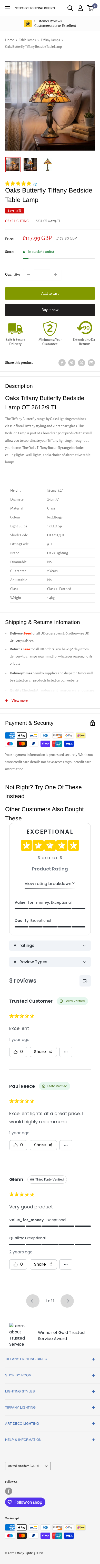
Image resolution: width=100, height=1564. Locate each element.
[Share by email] (91, 363)
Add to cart (50, 293)
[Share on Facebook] (62, 363)
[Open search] (70, 8)
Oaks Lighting (16, 221)
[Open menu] (7, 8)
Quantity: (12, 274)
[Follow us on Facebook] (8, 1491)
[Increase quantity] (55, 274)
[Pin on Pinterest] (71, 363)
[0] (90, 8)
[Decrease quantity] (28, 274)
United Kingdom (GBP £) (23, 1466)
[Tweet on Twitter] (81, 363)
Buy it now (50, 310)
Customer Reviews (55, 23)
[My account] (80, 8)
